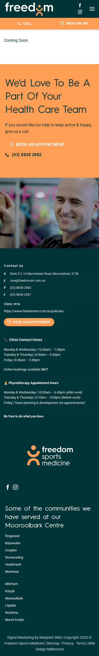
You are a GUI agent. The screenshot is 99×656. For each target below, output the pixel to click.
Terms (81, 643)
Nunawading (14, 557)
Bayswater (12, 543)
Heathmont (13, 564)
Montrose (12, 571)
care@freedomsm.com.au (27, 280)
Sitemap (52, 643)
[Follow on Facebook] (80, 5)
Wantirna (11, 612)
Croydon (11, 550)
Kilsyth (10, 591)
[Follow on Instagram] (80, 12)
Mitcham (11, 584)
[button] (92, 9)
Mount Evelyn (14, 620)
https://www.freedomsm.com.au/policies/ (34, 311)
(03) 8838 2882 (20, 288)
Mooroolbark (14, 598)
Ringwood (12, 536)
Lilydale (10, 605)
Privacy (68, 643)
